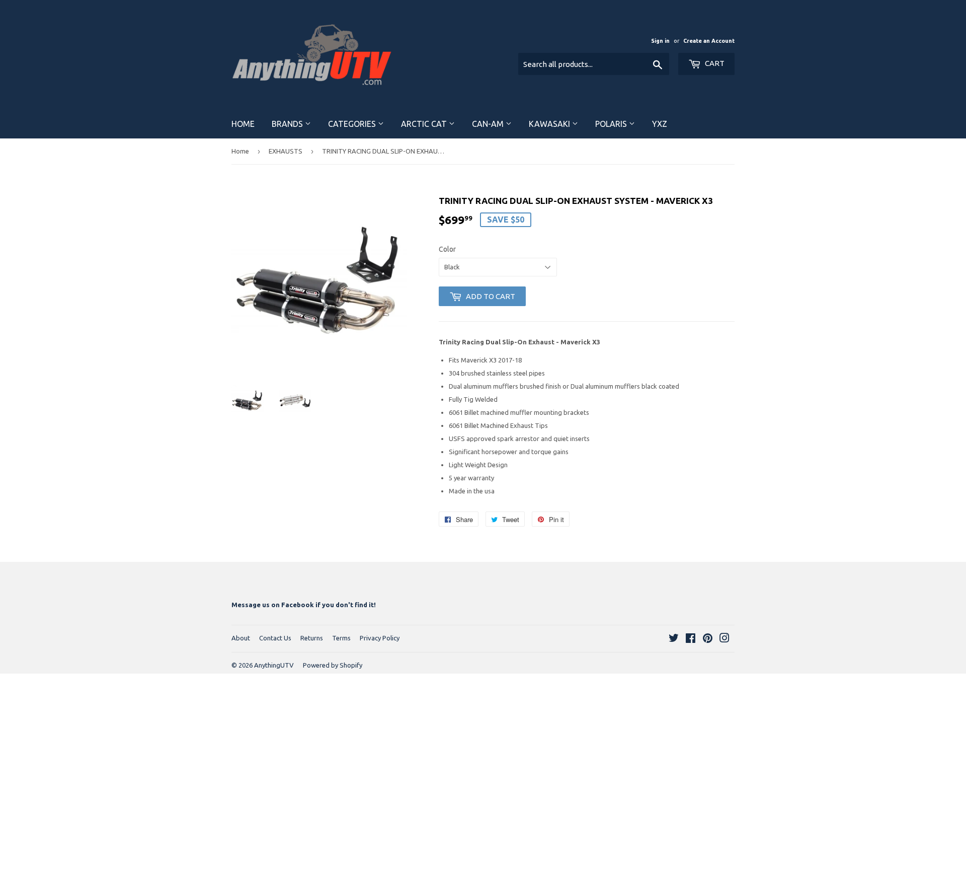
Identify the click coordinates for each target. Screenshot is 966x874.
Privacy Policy (379, 637)
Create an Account (709, 41)
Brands (288, 123)
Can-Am (489, 123)
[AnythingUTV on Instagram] (724, 639)
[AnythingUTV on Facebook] (690, 639)
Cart (714, 63)
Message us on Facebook (272, 604)
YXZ (659, 123)
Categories (353, 123)
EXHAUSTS (285, 151)
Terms (341, 637)
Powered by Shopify (332, 665)
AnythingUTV (274, 665)
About (240, 637)
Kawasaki (550, 123)
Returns (311, 637)
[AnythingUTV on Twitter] (674, 639)
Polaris (612, 123)
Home (243, 123)
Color (447, 249)
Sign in (660, 41)
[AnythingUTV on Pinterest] (707, 639)
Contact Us (275, 637)
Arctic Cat (425, 123)
